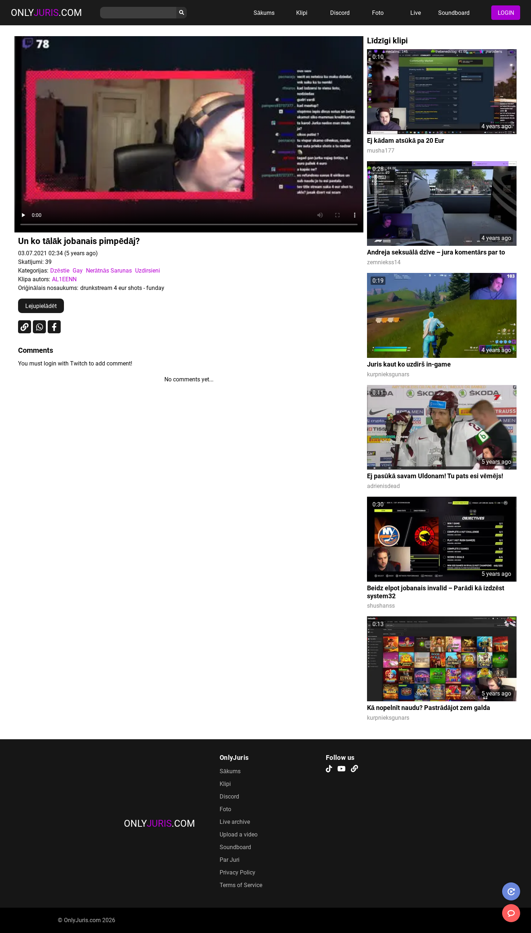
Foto (378, 12)
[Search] (181, 12)
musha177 (380, 150)
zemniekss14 (384, 262)
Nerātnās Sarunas (109, 270)
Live (415, 12)
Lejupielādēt (41, 306)
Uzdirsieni (147, 270)
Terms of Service (241, 885)
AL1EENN (64, 279)
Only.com (46, 12)
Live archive (235, 821)
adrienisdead (383, 486)
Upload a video (239, 834)
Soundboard (454, 12)
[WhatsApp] (39, 326)
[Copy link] (24, 326)
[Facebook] (54, 326)
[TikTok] (329, 769)
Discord (340, 12)
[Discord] (354, 769)
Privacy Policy (237, 872)
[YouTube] (341, 769)
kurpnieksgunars (388, 374)
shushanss (381, 605)
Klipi (301, 12)
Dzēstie (59, 270)
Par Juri (229, 859)
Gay (78, 270)
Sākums (264, 12)
